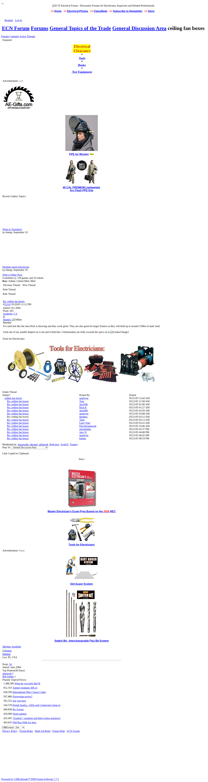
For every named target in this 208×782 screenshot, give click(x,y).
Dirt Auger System (81, 584)
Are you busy (19, 700)
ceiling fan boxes (13, 398)
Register (9, 20)
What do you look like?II (27, 683)
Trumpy (74, 444)
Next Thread (28, 285)
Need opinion (19, 713)
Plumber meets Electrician (15, 267)
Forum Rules (26, 731)
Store (151, 11)
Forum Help (58, 731)
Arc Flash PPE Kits (81, 190)
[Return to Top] (2, 3)
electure (34, 444)
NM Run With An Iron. (25, 722)
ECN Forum (16, 28)
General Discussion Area (139, 28)
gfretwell (43, 444)
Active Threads (27, 36)
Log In (18, 20)
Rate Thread (9, 293)
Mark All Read (42, 731)
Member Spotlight (11, 646)
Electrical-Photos (77, 11)
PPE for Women (79, 154)
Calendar (14, 36)
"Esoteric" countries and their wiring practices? (37, 718)
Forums (39, 28)
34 (10, 664)
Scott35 (64, 444)
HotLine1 (54, 444)
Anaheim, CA (10, 313)
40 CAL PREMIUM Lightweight (82, 187)
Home (58, 11)
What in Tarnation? (12, 229)
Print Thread (9, 289)
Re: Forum (18, 709)
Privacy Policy (9, 731)
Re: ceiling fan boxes (14, 301)
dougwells (23, 444)
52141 (7, 304)
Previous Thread (11, 285)
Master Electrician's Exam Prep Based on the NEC (82, 511)
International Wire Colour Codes (29, 692)
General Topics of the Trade (80, 28)
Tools (82, 58)
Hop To (6, 447)
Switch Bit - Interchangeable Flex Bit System (81, 640)
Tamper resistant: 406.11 (25, 687)
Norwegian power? (22, 696)
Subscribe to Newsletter (127, 11)
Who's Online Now (12, 274)
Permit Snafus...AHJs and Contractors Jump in (36, 705)
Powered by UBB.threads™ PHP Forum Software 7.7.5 (30, 779)
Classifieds (100, 11)
